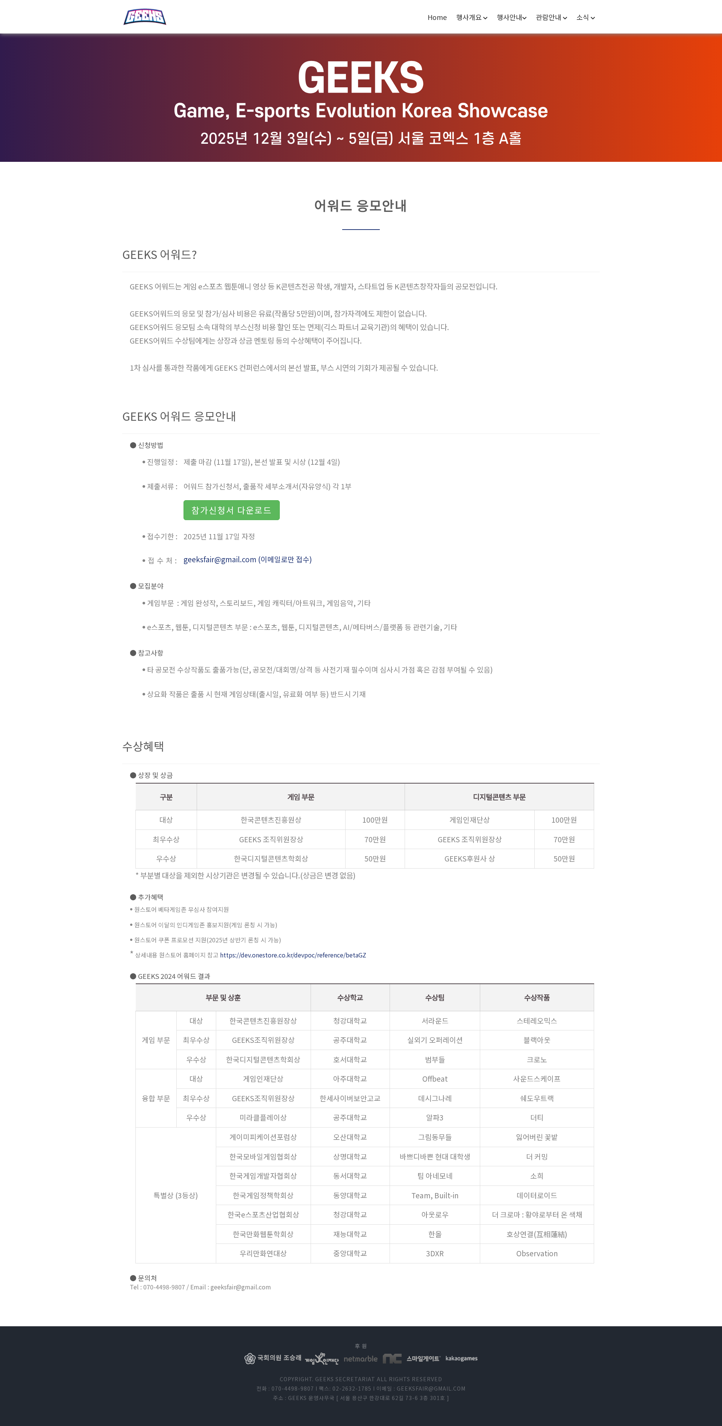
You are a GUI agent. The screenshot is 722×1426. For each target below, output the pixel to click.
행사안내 (509, 17)
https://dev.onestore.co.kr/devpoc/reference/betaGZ (293, 954)
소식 (583, 17)
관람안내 (549, 17)
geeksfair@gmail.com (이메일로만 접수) (248, 559)
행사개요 (469, 17)
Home (437, 17)
